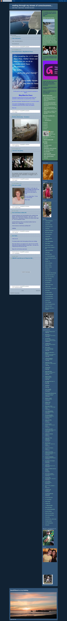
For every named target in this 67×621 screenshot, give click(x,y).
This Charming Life (15, 43)
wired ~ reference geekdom (49, 156)
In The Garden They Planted (50, 335)
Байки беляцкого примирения (48, 378)
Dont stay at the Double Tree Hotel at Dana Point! (50, 453)
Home (23, 290)
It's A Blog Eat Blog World (50, 256)
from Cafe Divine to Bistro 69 (19, 212)
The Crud (47, 386)
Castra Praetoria (48, 234)
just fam (16, 207)
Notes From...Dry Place (49, 276)
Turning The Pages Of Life (50, 304)
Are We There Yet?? (49, 226)
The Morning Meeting (49, 294)
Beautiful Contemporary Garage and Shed (49, 416)
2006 (45, 128)
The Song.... (47, 470)
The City (16, 232)
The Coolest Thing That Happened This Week (49, 395)
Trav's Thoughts (48, 302)
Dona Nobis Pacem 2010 (49, 474)
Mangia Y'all (47, 261)
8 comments (26, 286)
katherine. (52, 131)
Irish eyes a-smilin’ (16, 185)
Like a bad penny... (16, 38)
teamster (20, 287)
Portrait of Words (48, 280)
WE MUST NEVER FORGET (50, 344)
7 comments (27, 144)
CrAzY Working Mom (49, 241)
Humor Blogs (47, 501)
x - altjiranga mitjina (49, 505)
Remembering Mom (48, 359)
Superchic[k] (46, 146)
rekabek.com (47, 503)
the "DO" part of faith (47, 153)
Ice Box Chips (47, 477)
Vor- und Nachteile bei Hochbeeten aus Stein (49, 349)
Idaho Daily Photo (48, 254)
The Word (45, 143)
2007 (45, 127)
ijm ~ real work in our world (48, 149)
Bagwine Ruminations (49, 230)
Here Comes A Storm (49, 245)
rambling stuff (47, 343)
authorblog (47, 228)
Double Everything (48, 399)
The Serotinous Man (49, 296)
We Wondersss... (48, 390)
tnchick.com (47, 300)
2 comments (27, 46)
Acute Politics (47, 222)
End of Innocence (48, 482)
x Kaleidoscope (48, 489)
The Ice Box (47, 290)
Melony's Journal (48, 398)
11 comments (26, 231)
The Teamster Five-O (49, 298)
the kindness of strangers (50, 460)
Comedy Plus (47, 236)
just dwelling (17, 253)
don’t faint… (15, 235)
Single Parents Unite (49, 284)
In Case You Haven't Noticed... (50, 457)
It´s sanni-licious (48, 499)
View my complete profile (48, 139)
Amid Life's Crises (48, 224)
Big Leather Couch (48, 232)
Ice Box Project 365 (49, 497)
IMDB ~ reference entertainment (49, 154)
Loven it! (46, 434)
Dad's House (47, 243)
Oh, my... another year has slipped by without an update (50, 340)
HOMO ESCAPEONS (49, 250)
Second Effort (47, 282)
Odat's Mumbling (48, 278)
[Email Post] (29, 46)
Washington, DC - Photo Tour (50, 478)
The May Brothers (48, 292)
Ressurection (47, 490)
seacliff (16, 145)
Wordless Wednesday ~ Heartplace (20, 116)
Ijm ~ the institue (47, 151)
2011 (45, 117)
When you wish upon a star (50, 465)
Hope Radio (47, 252)
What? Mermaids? (48, 306)
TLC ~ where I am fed (47, 145)
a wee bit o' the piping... (18, 150)
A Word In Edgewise (49, 220)
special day (17, 287)
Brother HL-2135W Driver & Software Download (50, 373)
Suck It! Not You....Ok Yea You (50, 288)
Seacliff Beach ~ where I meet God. (50, 148)
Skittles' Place (48, 286)
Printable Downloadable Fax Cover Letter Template (50, 355)
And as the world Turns (49, 515)
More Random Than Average (50, 272)
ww (18, 145)
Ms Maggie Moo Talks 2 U (50, 274)
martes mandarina (48, 263)
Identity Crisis (47, 403)
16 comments (26, 206)
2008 (45, 125)
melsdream (47, 385)
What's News (47, 494)
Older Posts (38, 290)
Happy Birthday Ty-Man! (49, 412)
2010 (45, 122)
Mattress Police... (48, 265)
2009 (45, 124)
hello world (47, 461)
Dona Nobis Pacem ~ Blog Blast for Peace (22, 51)
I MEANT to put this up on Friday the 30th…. (23, 258)
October (46, 118)
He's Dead (47, 382)
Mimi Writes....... (48, 270)
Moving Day (47, 368)
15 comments (26, 110)
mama (16, 180)
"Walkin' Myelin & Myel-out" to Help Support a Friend (50, 430)
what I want (46, 157)
